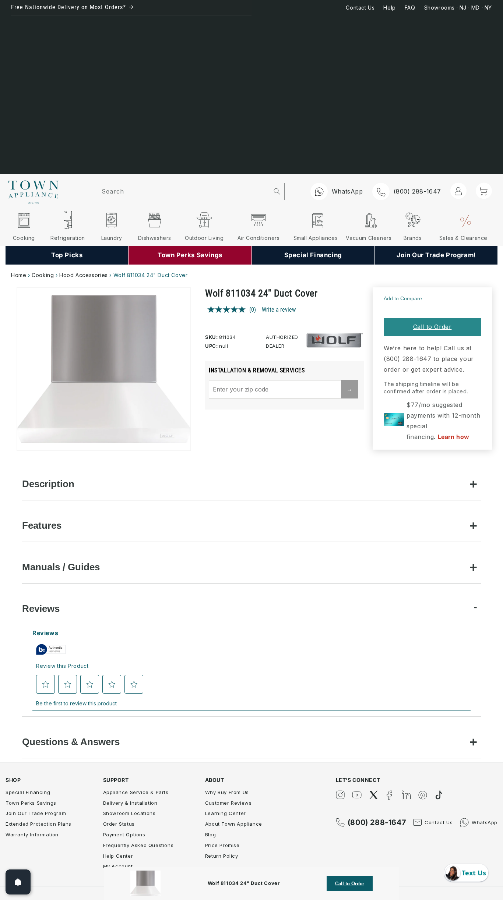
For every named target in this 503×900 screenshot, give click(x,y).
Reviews (41, 608)
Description (48, 483)
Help (389, 7)
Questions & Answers (71, 741)
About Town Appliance (233, 824)
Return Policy (221, 856)
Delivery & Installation (130, 803)
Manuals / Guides (61, 567)
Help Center (118, 856)
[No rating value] (228, 309)
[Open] (18, 881)
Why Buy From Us (227, 792)
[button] (484, 191)
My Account (118, 866)
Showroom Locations (129, 813)
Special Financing (28, 792)
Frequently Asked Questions (138, 845)
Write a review (279, 309)
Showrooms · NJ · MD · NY (458, 7)
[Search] (277, 191)
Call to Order (432, 326)
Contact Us (360, 7)
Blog (210, 834)
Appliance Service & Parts (136, 792)
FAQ (410, 7)
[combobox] (182, 191)
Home (18, 275)
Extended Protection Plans (38, 824)
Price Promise (222, 845)
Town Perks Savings (31, 803)
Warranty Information (32, 834)
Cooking (43, 275)
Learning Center (225, 813)
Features (41, 525)
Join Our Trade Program (36, 813)
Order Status (119, 824)
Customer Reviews (228, 803)
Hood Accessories (83, 275)
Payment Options (124, 834)
